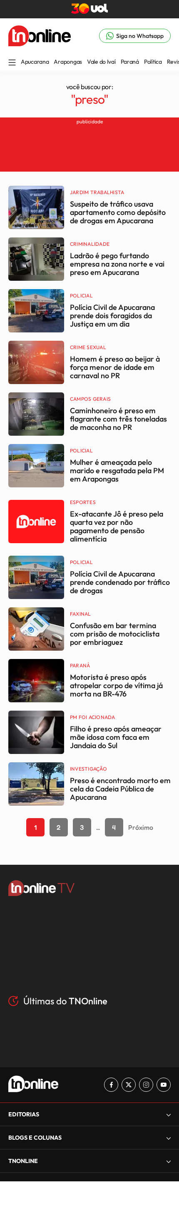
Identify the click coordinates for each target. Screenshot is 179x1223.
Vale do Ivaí (101, 61)
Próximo (140, 827)
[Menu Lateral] (12, 63)
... (98, 827)
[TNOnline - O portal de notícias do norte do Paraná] (39, 43)
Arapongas (68, 61)
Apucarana (35, 61)
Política (153, 61)
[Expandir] (169, 1161)
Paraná (130, 61)
